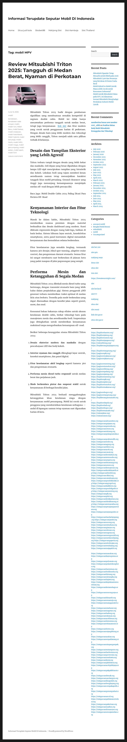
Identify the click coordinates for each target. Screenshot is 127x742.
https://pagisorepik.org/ (101, 353)
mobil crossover (14, 132)
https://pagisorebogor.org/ (102, 392)
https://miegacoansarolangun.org (104, 678)
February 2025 (99, 183)
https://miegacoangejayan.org (103, 424)
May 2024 (97, 201)
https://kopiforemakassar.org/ (103, 387)
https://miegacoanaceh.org (102, 450)
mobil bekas (18, 129)
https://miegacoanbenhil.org (104, 473)
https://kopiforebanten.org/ (102, 333)
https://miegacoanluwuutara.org (104, 621)
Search (94, 51)
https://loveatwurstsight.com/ (103, 278)
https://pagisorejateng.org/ (102, 374)
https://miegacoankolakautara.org (104, 499)
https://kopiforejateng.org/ (102, 335)
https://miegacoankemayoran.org (104, 468)
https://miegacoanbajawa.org (103, 580)
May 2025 (97, 175)
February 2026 (99, 152)
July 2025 (96, 170)
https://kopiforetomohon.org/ (103, 385)
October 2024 (98, 191)
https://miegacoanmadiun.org (103, 707)
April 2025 (97, 178)
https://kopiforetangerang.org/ (103, 351)
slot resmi (95, 310)
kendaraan (12, 119)
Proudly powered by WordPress (61, 731)
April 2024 (97, 204)
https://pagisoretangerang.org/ (103, 395)
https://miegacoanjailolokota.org (104, 663)
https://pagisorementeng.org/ (103, 364)
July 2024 (96, 196)
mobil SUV (12, 153)
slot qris (94, 252)
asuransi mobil (99, 224)
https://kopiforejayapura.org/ (103, 340)
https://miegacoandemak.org (102, 676)
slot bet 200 (95, 247)
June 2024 (97, 199)
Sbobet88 (40, 30)
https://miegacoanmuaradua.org (105, 504)
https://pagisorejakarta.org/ (102, 359)
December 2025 (99, 157)
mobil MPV (17, 142)
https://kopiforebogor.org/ (102, 408)
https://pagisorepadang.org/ (102, 372)
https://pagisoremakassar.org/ (103, 356)
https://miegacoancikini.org (102, 476)
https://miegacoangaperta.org (106, 541)
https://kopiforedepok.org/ (102, 403)
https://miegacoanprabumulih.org (104, 439)
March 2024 (98, 206)
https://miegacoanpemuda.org (103, 426)
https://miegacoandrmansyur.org (104, 709)
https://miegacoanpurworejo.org (104, 655)
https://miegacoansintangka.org (104, 577)
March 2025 (98, 180)
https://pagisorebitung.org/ (102, 369)
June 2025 (97, 173)
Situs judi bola (25, 30)
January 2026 (98, 154)
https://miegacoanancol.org (102, 696)
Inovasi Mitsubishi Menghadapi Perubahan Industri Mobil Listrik (105, 102)
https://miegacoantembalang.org (104, 546)
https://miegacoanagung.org (102, 444)
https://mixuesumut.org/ (101, 416)
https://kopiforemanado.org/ (102, 411)
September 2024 (99, 193)
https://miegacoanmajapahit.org (104, 548)
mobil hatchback (15, 134)
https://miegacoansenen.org (102, 465)
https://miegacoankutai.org (102, 660)
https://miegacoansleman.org (103, 530)
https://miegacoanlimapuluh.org (104, 681)
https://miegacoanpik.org (101, 494)
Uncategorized (99, 235)
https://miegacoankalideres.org (103, 486)
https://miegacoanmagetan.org (103, 611)
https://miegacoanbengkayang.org (105, 683)
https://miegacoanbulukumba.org (104, 572)
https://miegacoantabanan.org (103, 616)
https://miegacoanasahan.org (103, 637)
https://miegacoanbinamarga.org (104, 463)
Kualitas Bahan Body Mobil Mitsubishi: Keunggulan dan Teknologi (103, 128)
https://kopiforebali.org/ (101, 405)
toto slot (94, 273)
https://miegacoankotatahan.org (104, 455)
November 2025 (99, 160)
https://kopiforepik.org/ (100, 379)
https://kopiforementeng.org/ (103, 377)
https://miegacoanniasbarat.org (104, 608)
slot (92, 284)
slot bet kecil (96, 289)
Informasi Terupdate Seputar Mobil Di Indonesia (51, 18)
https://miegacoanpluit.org (102, 496)
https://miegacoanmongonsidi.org (105, 535)
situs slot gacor (97, 320)
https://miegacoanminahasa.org (104, 525)
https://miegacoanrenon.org (102, 429)
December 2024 (99, 188)
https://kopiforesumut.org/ (102, 338)
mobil (10, 115)
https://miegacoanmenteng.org (105, 491)
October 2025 (98, 162)
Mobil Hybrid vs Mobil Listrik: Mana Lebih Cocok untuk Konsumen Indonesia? (105, 89)
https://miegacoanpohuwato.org (104, 561)
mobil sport (18, 150)
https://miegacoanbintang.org (103, 574)
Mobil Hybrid (13, 137)
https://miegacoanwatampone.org (104, 650)
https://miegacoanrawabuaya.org (104, 478)
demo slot (95, 263)
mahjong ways (97, 258)
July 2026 (97, 149)
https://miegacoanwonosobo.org (104, 457)
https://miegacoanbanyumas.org (104, 569)
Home (11, 30)
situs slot (94, 268)
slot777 (94, 294)
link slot (62, 126)
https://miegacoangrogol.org (104, 483)
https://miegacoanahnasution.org (104, 421)
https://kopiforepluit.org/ (101, 382)
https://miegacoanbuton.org (102, 629)
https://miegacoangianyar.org (103, 528)
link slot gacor (96, 315)
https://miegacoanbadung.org (103, 613)
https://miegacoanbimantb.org (103, 598)
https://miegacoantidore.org (102, 447)
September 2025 (99, 165)
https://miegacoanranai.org (102, 452)
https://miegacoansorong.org (103, 522)
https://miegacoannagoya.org (103, 533)
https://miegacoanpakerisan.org (104, 704)
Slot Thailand (88, 30)
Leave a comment (15, 156)
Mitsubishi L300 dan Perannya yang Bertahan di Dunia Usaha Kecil (105, 81)
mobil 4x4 (12, 127)
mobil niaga (13, 145)
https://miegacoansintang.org (103, 431)
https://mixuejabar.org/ (100, 413)
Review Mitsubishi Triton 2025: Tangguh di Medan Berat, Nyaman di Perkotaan (44, 70)
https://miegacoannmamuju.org (104, 600)
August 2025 (98, 167)
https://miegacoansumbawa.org (104, 657)
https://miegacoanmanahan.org (104, 554)
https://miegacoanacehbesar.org (104, 618)
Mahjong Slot (55, 30)
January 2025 (98, 186)
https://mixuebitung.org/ (101, 343)
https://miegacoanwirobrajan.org (104, 543)
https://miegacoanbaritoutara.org (104, 652)
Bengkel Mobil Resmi (101, 227)
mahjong (94, 299)
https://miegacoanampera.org (103, 460)
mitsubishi (97, 229)
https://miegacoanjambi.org (106, 520)
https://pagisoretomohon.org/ (103, 366)
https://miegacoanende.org (102, 442)
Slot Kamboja (71, 30)
